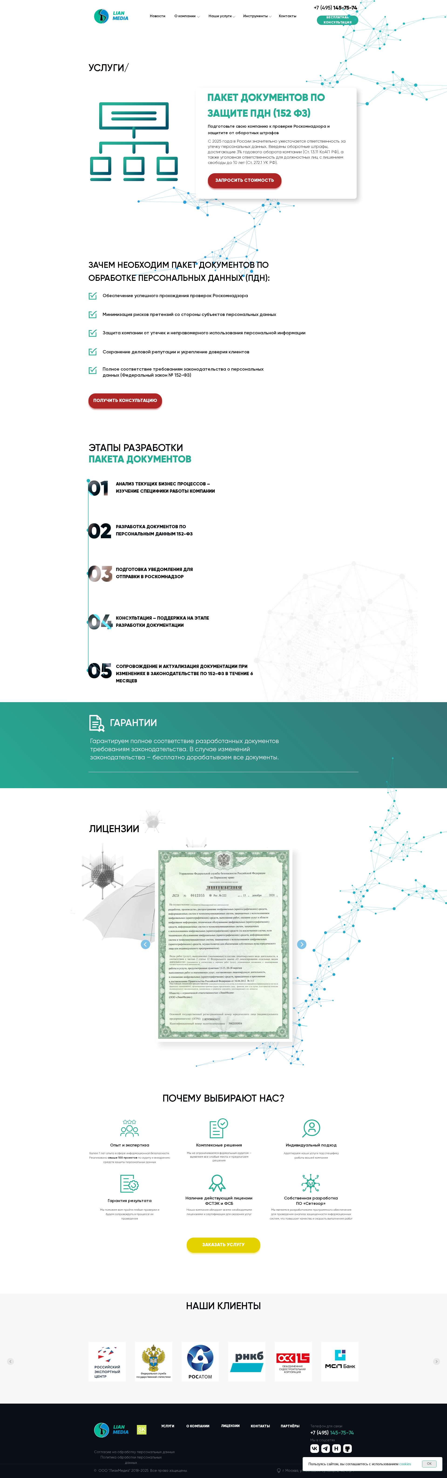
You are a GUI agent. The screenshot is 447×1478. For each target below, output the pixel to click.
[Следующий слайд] (436, 1361)
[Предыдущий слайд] (10, 1361)
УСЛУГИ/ (108, 68)
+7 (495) (323, 8)
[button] (244, 180)
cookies (405, 1464)
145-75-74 (345, 8)
